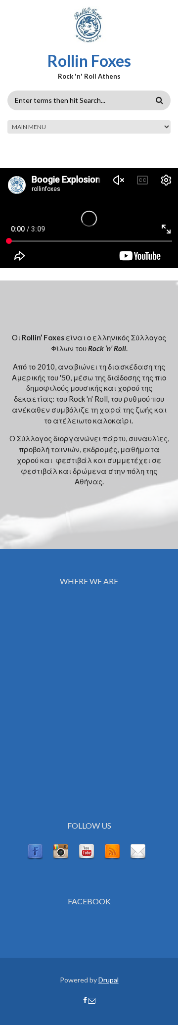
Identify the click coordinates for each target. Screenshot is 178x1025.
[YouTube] (86, 851)
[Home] (89, 24)
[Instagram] (61, 851)
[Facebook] (35, 851)
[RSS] (112, 851)
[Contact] (138, 851)
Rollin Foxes (89, 60)
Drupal (108, 980)
